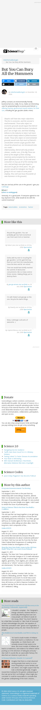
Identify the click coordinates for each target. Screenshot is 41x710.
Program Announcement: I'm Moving (16, 488)
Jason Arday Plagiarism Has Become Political (20, 476)
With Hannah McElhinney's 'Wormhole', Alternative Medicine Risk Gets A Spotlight (18, 462)
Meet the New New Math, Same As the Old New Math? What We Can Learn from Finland (19, 548)
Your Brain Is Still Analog (12, 459)
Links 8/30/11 (6, 568)
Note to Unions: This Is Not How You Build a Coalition (18, 508)
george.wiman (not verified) (18, 284)
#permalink (28, 247)
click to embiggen (9, 192)
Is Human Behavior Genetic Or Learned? (17, 658)
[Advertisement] (20, 24)
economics (23, 207)
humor (30, 207)
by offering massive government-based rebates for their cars (20, 108)
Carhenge (5, 187)
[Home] (14, 52)
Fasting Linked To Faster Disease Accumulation (21, 456)
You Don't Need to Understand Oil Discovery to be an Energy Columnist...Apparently (20, 606)
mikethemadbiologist (10, 60)
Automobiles (13, 207)
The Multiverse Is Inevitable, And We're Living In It (20, 634)
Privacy (35, 691)
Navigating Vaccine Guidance (14, 450)
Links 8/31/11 (6, 528)
